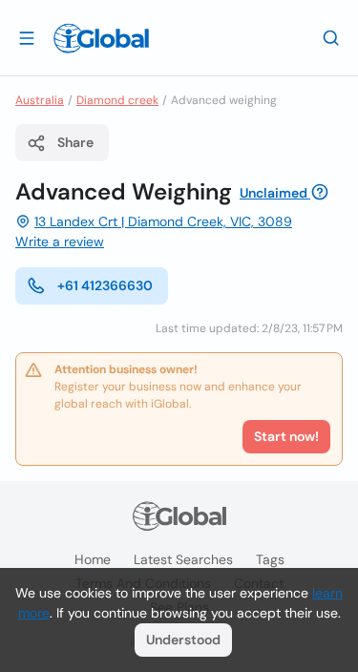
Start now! (286, 436)
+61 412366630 (105, 285)
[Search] (331, 37)
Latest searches (183, 559)
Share (75, 142)
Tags (270, 559)
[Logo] (101, 38)
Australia (39, 100)
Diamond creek (117, 100)
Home (92, 559)
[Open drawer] (27, 37)
